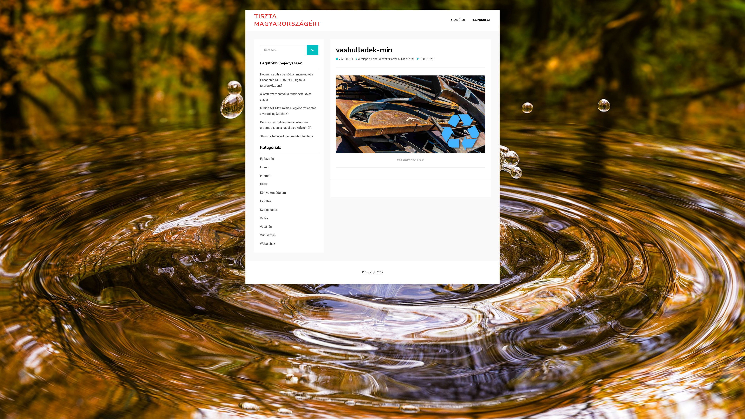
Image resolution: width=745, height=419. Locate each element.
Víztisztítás (268, 235)
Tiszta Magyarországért (287, 20)
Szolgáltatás (268, 210)
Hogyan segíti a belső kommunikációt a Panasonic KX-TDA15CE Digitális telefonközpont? (286, 80)
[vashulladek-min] (410, 114)
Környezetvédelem (273, 193)
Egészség (267, 159)
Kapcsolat (482, 20)
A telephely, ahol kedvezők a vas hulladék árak (386, 59)
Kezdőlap (458, 20)
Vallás (264, 218)
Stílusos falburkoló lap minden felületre (286, 136)
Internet (265, 176)
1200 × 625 (426, 59)
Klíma (264, 184)
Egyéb (264, 167)
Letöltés (265, 201)
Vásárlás (266, 227)
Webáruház (267, 244)
